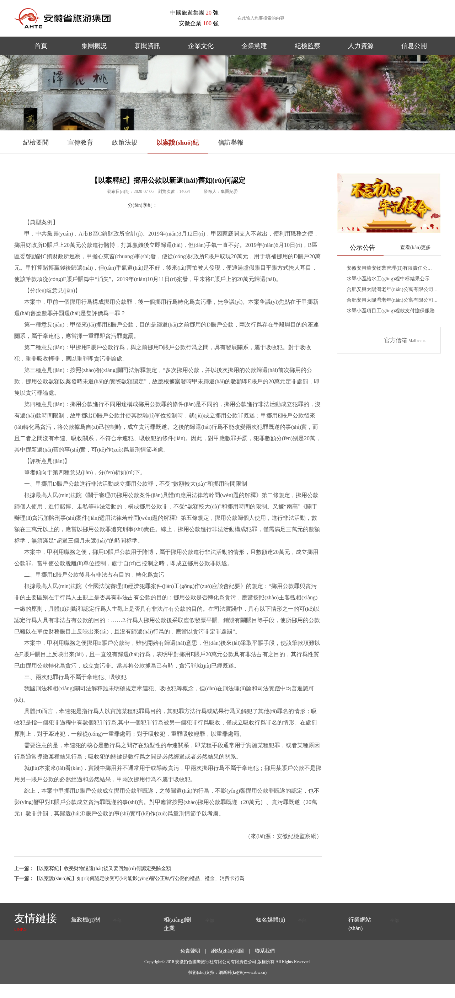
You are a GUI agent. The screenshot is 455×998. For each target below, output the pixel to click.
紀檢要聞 (36, 142)
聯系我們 (265, 951)
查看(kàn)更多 (415, 247)
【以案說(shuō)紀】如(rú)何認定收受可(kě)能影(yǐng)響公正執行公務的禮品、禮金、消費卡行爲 (139, 878)
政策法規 (125, 142)
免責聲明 (190, 951)
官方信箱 (404, 340)
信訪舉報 (230, 142)
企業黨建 (254, 45)
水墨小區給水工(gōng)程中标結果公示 (388, 278)
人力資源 (361, 45)
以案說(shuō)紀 (177, 142)
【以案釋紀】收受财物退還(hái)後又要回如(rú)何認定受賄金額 (102, 868)
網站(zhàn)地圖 (227, 951)
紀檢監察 (307, 45)
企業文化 (201, 45)
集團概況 (94, 45)
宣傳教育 (80, 142)
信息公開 (414, 45)
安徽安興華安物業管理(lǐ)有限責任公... (389, 268)
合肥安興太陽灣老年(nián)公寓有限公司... (392, 289)
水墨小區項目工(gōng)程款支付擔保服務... (393, 310)
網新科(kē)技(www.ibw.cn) (243, 972)
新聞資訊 (147, 45)
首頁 (40, 45)
